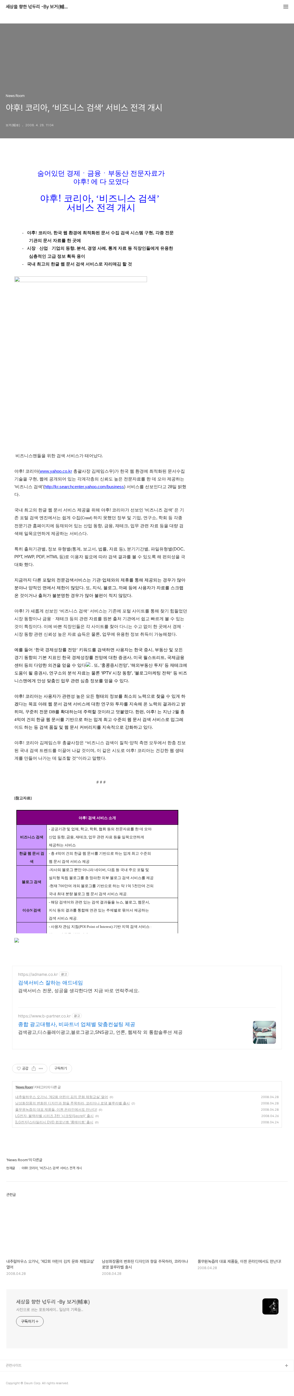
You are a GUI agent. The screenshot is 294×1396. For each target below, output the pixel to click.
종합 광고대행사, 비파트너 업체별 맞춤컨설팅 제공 (76, 1024)
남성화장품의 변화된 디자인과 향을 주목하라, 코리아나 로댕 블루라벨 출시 (72, 1103)
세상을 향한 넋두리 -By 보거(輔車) (37, 6)
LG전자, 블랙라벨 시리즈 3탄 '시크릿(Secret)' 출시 (54, 1116)
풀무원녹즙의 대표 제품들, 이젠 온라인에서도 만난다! (56, 1109)
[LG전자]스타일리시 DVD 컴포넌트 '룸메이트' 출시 (54, 1122)
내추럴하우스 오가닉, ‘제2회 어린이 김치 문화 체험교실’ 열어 (61, 1097)
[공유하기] (33, 1068)
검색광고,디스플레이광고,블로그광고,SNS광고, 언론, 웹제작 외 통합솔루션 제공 (100, 1032)
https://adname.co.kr (38, 974)
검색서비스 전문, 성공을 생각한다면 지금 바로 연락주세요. (78, 990)
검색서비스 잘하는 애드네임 (50, 983)
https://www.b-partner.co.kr (44, 1015)
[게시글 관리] (41, 1068)
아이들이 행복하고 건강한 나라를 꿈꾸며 (34, 1384)
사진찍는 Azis (16, 1375)
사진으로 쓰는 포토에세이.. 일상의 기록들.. (49, 1309)
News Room (24, 1087)
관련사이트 (14, 1365)
